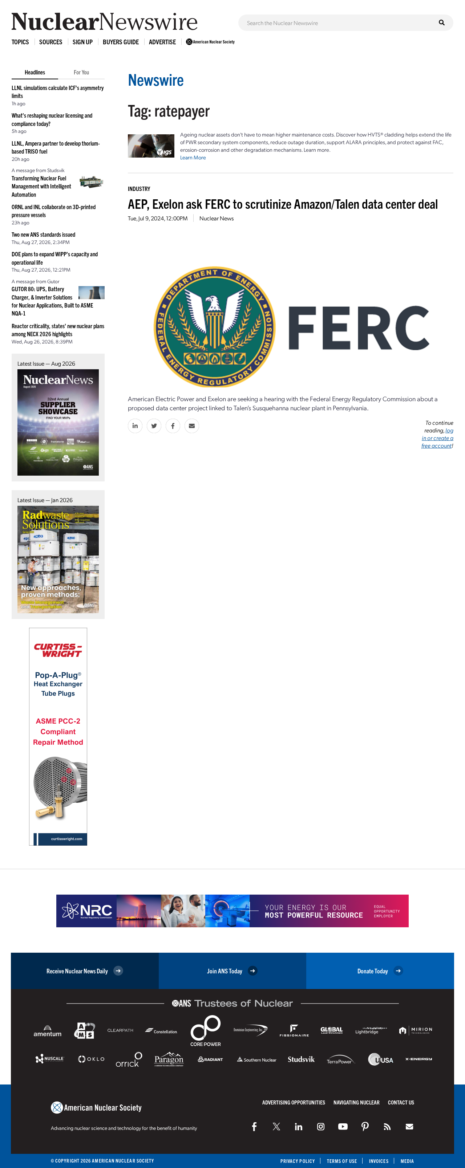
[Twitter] (276, 1126)
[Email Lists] (409, 1126)
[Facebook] (254, 1126)
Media (407, 1161)
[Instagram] (321, 1126)
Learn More (193, 157)
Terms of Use (342, 1161)
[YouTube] (343, 1126)
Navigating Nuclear (356, 1102)
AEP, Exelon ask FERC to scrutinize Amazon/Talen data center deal (283, 203)
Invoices (379, 1161)
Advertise (162, 41)
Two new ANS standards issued (43, 234)
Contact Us (401, 1102)
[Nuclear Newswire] (387, 1126)
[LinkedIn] (298, 1126)
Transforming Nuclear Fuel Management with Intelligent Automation (41, 186)
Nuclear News (216, 218)
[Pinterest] (365, 1126)
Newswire (156, 79)
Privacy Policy (297, 1161)
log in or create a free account (437, 437)
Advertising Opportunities (293, 1102)
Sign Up (83, 41)
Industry (139, 188)
